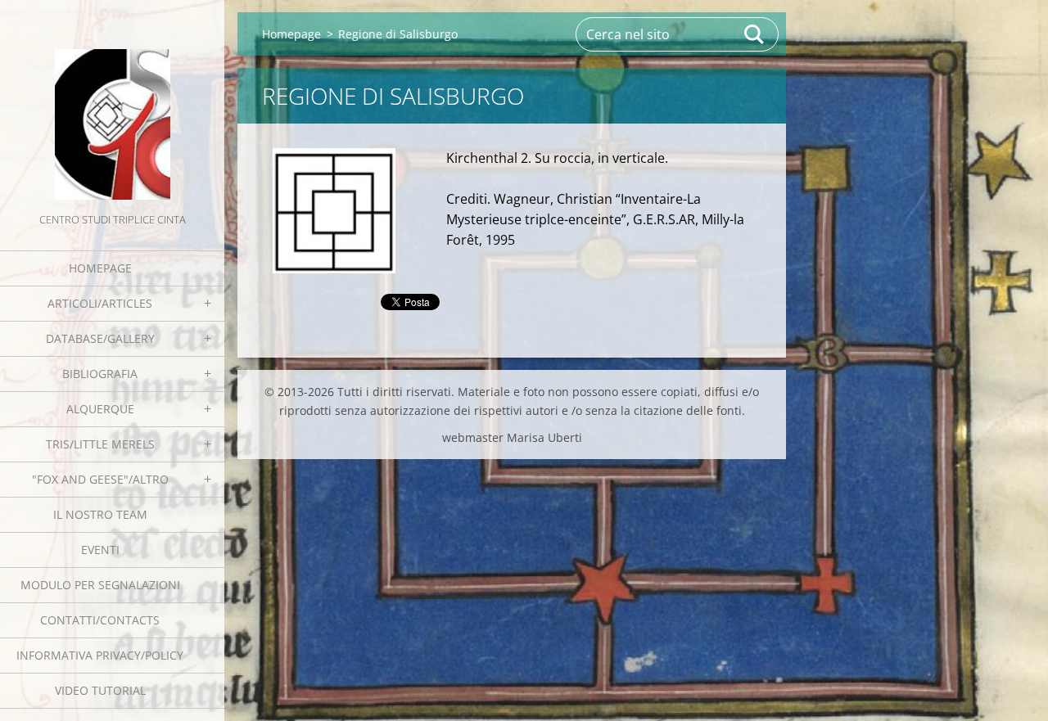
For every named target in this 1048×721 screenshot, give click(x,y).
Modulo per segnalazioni (100, 585)
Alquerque (100, 409)
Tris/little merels (100, 444)
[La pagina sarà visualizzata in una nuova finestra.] (334, 210)
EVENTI (100, 549)
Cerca (755, 34)
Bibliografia (100, 373)
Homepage (100, 268)
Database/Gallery (100, 338)
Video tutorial (100, 690)
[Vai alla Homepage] (112, 105)
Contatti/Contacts (100, 620)
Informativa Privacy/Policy (99, 655)
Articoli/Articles (99, 303)
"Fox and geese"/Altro (100, 479)
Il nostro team (100, 514)
